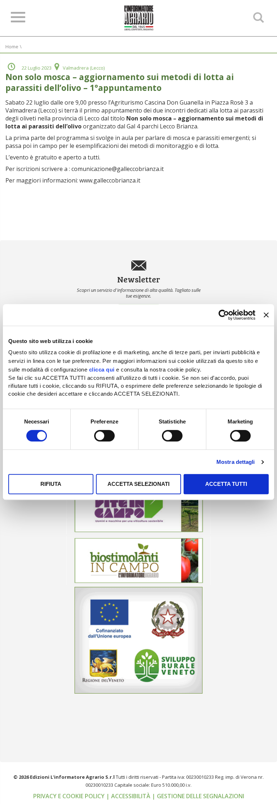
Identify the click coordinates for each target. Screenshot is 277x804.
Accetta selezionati (138, 484)
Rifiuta (50, 484)
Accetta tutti (226, 484)
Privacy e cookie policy (69, 796)
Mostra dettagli (235, 462)
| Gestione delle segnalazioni (198, 796)
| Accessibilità (129, 796)
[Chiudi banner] (266, 314)
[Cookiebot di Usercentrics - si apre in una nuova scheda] (223, 314)
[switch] (104, 435)
